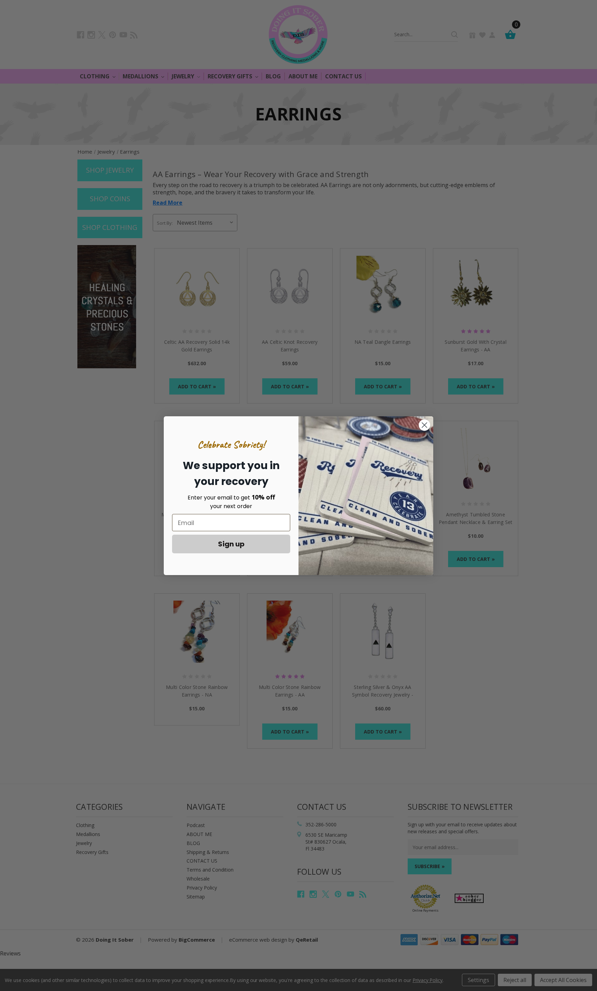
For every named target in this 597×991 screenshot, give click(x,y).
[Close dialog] (424, 425)
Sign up (231, 544)
